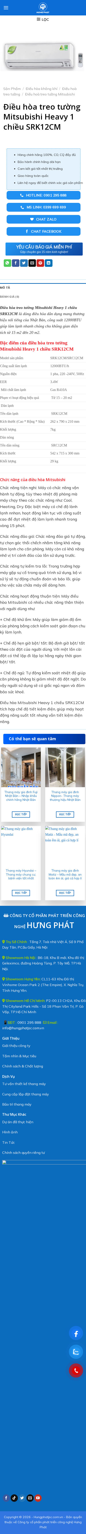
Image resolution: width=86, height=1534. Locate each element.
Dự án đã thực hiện (17, 1122)
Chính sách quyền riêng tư (23, 1152)
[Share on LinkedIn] (48, 263)
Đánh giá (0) (9, 297)
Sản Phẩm (12, 88)
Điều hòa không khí (41, 88)
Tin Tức (8, 1142)
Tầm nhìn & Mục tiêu (19, 1056)
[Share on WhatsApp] (7, 263)
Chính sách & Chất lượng (22, 1066)
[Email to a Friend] (32, 263)
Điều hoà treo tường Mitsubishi (50, 94)
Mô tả (5, 288)
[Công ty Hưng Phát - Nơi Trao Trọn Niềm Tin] (43, 7)
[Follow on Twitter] (22, 1498)
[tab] (43, 287)
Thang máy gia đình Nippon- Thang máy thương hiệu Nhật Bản (65, 796)
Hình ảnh (10, 1132)
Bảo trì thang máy (17, 1104)
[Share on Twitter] (24, 263)
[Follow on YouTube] (38, 1498)
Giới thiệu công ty (16, 1045)
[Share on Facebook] (15, 263)
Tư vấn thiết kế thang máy (24, 1084)
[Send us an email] (30, 1498)
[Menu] (6, 7)
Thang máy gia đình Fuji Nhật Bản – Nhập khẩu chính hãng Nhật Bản (20, 796)
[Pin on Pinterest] (40, 263)
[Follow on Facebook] (6, 1498)
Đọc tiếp (21, 814)
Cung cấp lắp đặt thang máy (25, 1094)
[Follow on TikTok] (14, 1498)
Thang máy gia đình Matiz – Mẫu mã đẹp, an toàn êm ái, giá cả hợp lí (65, 874)
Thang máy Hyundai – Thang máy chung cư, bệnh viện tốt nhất (21, 874)
